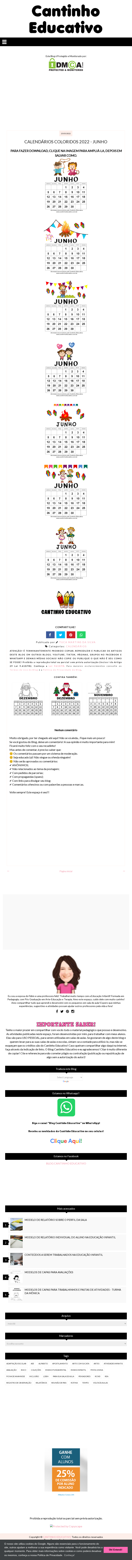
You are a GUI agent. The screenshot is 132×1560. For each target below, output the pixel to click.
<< (8, 871)
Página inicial (66, 871)
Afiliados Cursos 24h (66, 1495)
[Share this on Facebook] (50, 634)
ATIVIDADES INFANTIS (113, 1363)
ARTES (96, 1363)
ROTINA (74, 1383)
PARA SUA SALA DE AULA (63, 1376)
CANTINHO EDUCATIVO (57, 1536)
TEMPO (85, 1383)
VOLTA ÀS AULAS (100, 1383)
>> (124, 871)
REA (106, 1376)
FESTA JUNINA (97, 1370)
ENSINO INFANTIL (78, 1370)
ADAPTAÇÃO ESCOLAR (16, 1363)
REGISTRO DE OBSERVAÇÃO (18, 1383)
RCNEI (97, 1376)
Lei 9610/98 (55, 666)
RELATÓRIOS (41, 1383)
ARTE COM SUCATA (80, 1363)
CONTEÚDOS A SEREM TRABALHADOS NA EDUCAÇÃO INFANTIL (64, 1254)
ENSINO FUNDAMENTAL (55, 1370)
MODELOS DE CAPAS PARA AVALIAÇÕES (49, 1272)
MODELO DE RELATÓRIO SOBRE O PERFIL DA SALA (56, 1219)
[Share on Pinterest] (71, 634)
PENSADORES (84, 1376)
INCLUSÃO (34, 1376)
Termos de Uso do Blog (24, 669)
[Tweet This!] (60, 634)
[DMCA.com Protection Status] (66, 69)
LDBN (45, 1376)
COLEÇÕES (36, 1370)
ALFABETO (43, 1363)
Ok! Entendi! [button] (115, 1550)
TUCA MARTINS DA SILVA (77, 642)
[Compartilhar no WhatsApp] (81, 634)
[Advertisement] (66, 101)
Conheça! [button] (69, 1555)
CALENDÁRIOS (76, 646)
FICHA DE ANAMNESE (15, 1376)
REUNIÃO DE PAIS (58, 1383)
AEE (32, 1363)
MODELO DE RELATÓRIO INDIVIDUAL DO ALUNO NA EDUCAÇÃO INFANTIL (70, 1237)
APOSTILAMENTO (60, 1363)
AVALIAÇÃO (11, 1370)
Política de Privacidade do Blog (62, 669)
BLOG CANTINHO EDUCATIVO (66, 1163)
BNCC (23, 1370)
